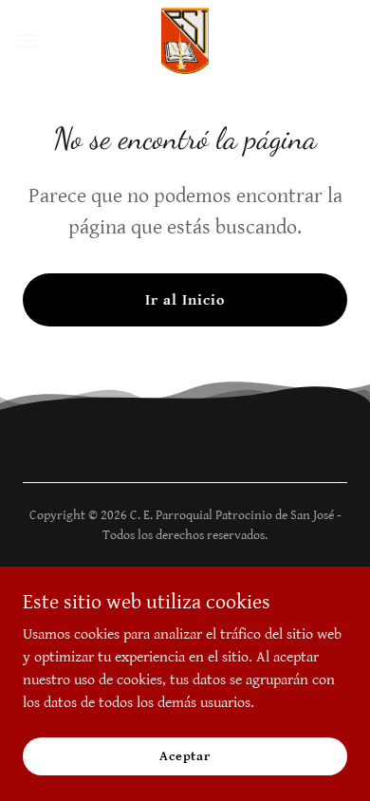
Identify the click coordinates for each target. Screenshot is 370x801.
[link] (185, 41)
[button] (34, 41)
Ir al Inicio (185, 300)
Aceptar (185, 755)
